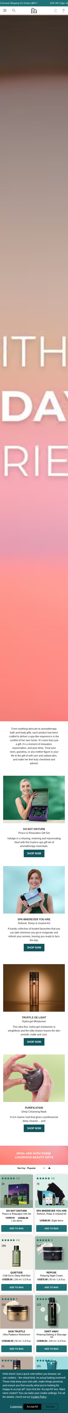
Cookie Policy (39, 1397)
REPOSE (51, 1272)
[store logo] (33, 10)
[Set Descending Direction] (49, 1168)
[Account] (55, 10)
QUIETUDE (16, 1272)
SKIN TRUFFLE (16, 1331)
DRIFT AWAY (51, 1331)
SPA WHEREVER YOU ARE (51, 1211)
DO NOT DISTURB (16, 1211)
